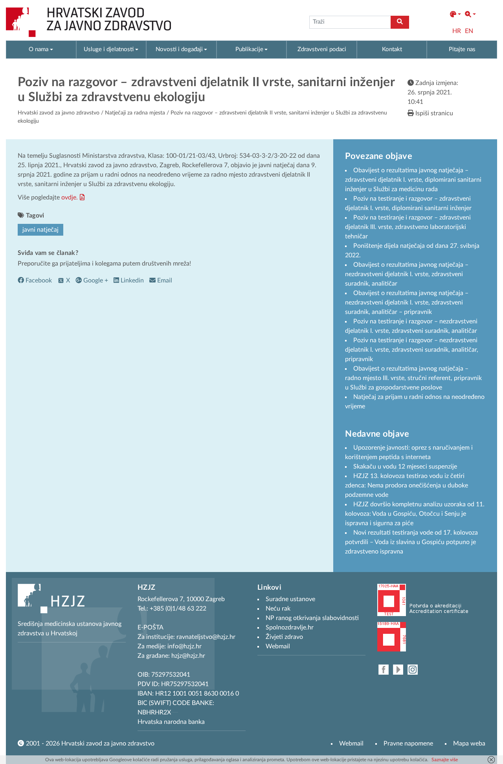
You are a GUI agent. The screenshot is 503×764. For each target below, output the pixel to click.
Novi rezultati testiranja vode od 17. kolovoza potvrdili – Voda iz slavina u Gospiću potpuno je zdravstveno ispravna (411, 542)
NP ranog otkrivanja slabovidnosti (312, 618)
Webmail (351, 743)
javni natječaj (40, 230)
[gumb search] (400, 22)
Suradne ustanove (290, 599)
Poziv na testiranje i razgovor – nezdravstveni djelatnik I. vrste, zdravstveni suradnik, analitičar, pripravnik (411, 349)
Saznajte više (444, 759)
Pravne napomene (408, 743)
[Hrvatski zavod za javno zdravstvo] (88, 22)
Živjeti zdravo (284, 637)
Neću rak (278, 608)
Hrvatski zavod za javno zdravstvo (58, 113)
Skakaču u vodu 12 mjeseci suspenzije (405, 466)
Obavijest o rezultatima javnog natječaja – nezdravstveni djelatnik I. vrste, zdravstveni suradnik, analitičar (406, 274)
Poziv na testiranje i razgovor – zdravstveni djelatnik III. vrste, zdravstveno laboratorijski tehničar (408, 227)
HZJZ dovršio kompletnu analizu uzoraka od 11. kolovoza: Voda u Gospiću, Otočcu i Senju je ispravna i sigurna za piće (415, 513)
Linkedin (131, 280)
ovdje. (69, 197)
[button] (455, 14)
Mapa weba (469, 743)
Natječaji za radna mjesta (135, 113)
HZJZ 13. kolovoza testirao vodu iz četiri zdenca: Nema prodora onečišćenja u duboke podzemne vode (406, 485)
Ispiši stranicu (433, 113)
